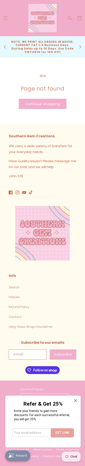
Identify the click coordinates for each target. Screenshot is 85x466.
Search (14, 287)
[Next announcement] (80, 47)
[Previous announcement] (5, 47)
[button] (5, 18)
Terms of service (67, 449)
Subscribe (63, 354)
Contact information (57, 456)
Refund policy (43, 449)
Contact (15, 317)
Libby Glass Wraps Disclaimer (31, 327)
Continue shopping (42, 104)
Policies (14, 297)
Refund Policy (19, 307)
